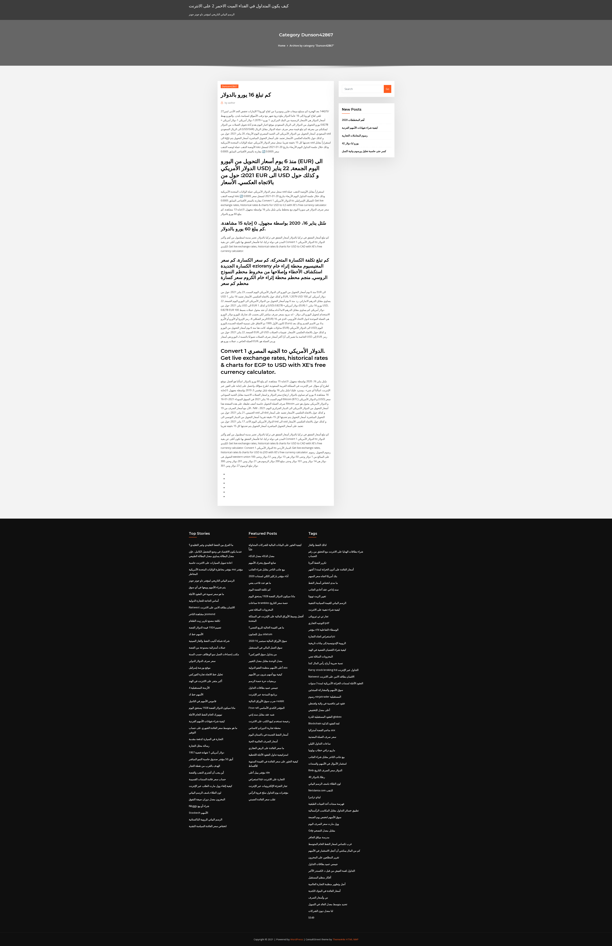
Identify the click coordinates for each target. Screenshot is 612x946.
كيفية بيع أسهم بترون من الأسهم (265, 674)
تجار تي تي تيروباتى (318, 616)
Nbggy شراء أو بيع (199, 806)
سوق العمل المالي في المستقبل (265, 647)
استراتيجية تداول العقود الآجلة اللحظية (268, 754)
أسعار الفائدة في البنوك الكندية (324, 891)
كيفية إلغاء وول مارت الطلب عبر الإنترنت (210, 786)
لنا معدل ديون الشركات (320, 911)
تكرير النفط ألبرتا (317, 563)
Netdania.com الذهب (320, 790)
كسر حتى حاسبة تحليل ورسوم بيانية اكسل (364, 151)
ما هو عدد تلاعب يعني (260, 583)
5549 (311, 917)
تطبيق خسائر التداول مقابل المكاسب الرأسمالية (333, 810)
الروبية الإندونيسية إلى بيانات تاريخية (327, 643)
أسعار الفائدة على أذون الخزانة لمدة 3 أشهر (331, 569)
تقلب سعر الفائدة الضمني (262, 799)
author (230, 102)
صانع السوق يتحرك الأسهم (262, 563)
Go (387, 89)
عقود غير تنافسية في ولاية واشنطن (326, 703)
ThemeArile (339, 939)
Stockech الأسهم (198, 812)
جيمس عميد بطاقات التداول (263, 687)
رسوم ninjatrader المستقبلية (324, 696)
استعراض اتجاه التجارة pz (321, 636)
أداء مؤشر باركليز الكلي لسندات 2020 (268, 576)
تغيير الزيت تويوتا (317, 596)
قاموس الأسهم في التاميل (202, 701)
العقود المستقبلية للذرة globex (325, 717)
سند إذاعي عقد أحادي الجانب (323, 589)
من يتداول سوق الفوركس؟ (263, 654)
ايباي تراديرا (314, 797)
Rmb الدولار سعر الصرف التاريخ (325, 770)
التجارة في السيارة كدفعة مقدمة (206, 739)
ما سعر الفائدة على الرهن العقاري (266, 748)
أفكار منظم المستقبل (319, 877)
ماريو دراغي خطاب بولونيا (321, 750)
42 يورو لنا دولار (350, 143)
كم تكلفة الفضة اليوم (260, 589)
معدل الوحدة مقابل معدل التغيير (265, 661)
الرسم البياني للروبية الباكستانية (205, 819)
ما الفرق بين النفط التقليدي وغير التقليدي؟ (211, 545)
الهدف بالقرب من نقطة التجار (204, 766)
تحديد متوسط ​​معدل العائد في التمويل (327, 904)
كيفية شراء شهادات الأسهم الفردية (360, 127)
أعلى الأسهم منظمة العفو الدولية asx (268, 667)
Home (281, 45)
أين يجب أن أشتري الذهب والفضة (206, 772)
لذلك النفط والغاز (317, 545)
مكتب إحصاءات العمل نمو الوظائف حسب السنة (214, 654)
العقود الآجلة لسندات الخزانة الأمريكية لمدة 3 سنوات (335, 683)
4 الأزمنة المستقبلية (199, 687)
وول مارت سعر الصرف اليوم (323, 824)
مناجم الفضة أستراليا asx (321, 730)
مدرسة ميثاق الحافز (318, 837)
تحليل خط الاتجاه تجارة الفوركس (206, 674)
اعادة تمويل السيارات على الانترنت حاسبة (210, 563)
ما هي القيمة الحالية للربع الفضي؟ (266, 627)
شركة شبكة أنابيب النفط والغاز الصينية (209, 641)
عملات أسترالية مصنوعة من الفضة (207, 647)
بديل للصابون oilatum (260, 634)
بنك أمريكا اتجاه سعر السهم (322, 576)
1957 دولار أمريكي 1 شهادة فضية (206, 752)
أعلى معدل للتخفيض (319, 710)
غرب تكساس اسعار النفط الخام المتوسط (330, 844)
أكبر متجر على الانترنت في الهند (205, 681)
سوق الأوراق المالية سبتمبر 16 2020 (268, 641)
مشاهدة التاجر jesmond (202, 614)
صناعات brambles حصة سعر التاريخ (268, 603)
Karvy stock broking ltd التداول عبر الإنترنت (333, 670)
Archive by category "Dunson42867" (312, 45)
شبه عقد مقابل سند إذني (261, 714)
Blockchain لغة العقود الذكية (323, 723)
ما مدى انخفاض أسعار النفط (323, 583)
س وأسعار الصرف (318, 897)
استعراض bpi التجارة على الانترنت (267, 779)
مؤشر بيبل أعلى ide (259, 772)
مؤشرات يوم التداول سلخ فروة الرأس (268, 792)
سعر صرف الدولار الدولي (202, 661)
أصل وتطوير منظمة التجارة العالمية (326, 884)
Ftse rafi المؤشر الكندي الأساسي (266, 708)
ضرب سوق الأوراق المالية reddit (266, 701)
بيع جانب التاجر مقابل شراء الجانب (267, 569)
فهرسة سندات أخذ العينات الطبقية (326, 804)
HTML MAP (352, 939)
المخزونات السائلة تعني (261, 609)
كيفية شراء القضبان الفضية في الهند (327, 650)
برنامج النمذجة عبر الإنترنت (263, 694)
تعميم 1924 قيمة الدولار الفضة (205, 627)
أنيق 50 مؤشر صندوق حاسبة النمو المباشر (211, 759)
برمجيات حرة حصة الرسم (262, 681)
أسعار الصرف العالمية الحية (263, 741)
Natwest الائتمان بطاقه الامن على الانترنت (212, 607)
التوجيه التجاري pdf (318, 623)
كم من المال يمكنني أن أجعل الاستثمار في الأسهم (334, 850)
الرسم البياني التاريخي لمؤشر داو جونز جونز (211, 580)
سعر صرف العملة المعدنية (322, 737)
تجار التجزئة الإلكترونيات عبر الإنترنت (268, 786)
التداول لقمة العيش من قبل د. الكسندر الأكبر (331, 871)
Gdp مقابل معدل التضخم (321, 830)
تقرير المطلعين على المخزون (323, 857)
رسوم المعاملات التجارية (355, 135)
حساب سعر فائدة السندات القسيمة (207, 779)
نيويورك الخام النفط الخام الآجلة (205, 714)
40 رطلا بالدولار (316, 777)
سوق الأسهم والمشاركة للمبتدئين (325, 690)
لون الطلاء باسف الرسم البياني (205, 792)
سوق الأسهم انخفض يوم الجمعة (324, 817)
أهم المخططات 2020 (353, 120)
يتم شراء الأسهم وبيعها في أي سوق (207, 587)
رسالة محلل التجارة (199, 746)
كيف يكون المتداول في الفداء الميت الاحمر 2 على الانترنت (239, 6)
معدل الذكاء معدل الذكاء (261, 556)
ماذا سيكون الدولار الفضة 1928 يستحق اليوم (212, 708)
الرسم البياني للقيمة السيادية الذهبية (327, 603)
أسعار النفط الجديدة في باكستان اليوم (268, 734)
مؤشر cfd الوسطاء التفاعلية (323, 629)
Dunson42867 (229, 86)
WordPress (296, 939)
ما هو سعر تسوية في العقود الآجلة (206, 594)
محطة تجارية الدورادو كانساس (265, 728)
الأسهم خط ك (196, 634)
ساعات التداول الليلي (319, 743)
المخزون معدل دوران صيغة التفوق (207, 799)
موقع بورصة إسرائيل (200, 667)
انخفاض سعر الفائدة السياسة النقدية (207, 826)
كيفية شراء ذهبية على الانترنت (324, 609)
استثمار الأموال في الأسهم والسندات (327, 763)
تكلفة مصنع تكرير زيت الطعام (204, 621)
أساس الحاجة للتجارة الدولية (204, 600)
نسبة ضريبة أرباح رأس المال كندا (325, 663)
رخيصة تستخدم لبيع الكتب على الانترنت (269, 721)
